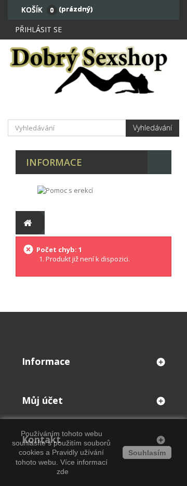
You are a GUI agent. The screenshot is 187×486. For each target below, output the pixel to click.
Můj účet (42, 400)
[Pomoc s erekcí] (65, 190)
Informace (54, 162)
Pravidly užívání (78, 452)
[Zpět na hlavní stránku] (27, 222)
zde (62, 471)
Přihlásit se (38, 29)
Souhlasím (147, 453)
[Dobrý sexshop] (93, 69)
